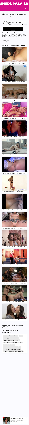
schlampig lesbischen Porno (11, 338)
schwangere (7, 342)
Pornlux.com (5, 327)
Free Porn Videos (14, 17)
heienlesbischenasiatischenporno (12, 349)
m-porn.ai (4, 324)
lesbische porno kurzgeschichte (12, 347)
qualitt (21, 335)
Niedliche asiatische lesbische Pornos (13, 351)
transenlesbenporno (9, 344)
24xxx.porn (5, 326)
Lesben (23, 325)
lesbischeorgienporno (17, 342)
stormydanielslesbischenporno (11, 340)
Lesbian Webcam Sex (7, 329)
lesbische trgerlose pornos (11, 335)
